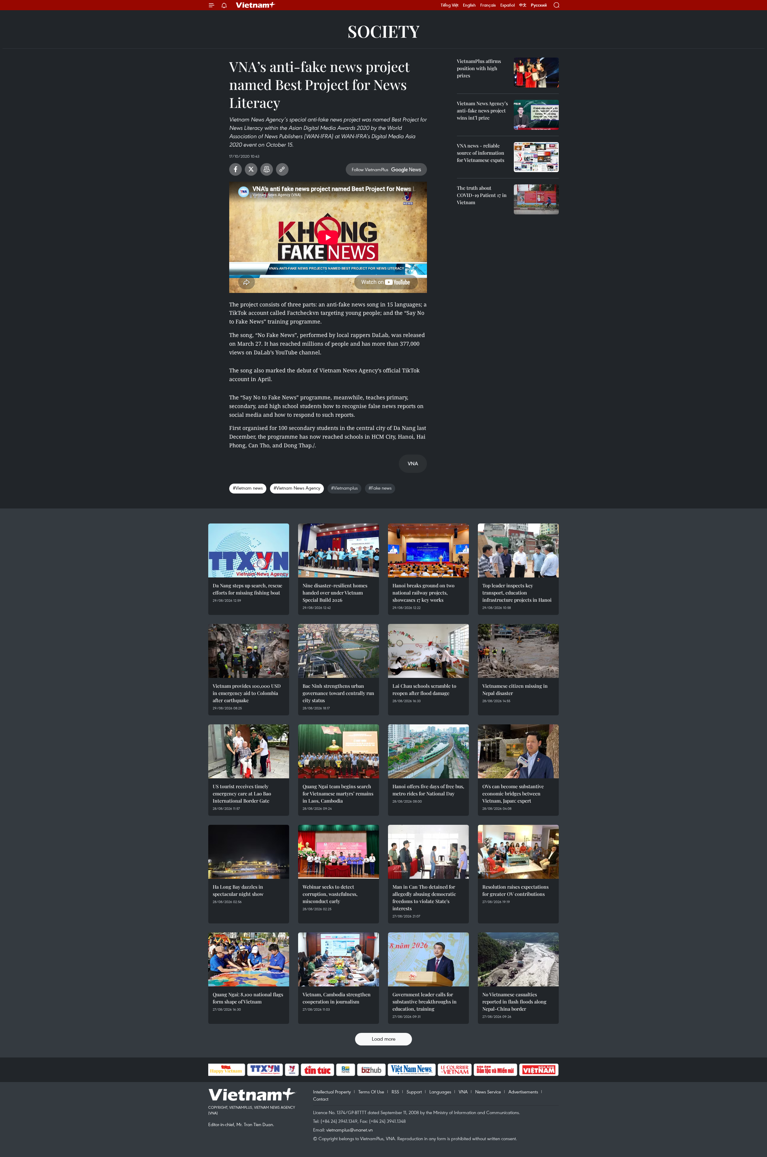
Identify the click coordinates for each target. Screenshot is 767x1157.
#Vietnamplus (344, 488)
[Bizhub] (371, 1069)
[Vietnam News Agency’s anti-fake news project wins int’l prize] (536, 115)
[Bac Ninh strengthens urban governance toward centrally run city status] (338, 651)
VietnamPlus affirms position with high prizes (479, 68)
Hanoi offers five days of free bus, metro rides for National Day (428, 790)
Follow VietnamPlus (370, 169)
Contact (320, 1099)
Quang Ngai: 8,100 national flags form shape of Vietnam (248, 998)
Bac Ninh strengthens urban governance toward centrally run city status (338, 693)
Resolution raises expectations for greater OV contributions (515, 890)
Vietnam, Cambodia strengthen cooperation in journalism (337, 998)
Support (414, 1092)
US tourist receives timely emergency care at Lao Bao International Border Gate (242, 793)
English (469, 5)
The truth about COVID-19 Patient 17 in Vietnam (482, 195)
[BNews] (345, 1069)
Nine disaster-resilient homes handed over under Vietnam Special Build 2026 (335, 592)
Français (488, 5)
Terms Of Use (371, 1092)
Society (383, 30)
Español (507, 5)
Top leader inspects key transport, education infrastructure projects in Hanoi (517, 592)
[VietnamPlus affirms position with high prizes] (536, 73)
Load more (383, 1038)
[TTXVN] (265, 1069)
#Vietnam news (248, 488)
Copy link (282, 169)
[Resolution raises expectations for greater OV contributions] (518, 852)
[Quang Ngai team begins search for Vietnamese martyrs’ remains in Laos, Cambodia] (338, 751)
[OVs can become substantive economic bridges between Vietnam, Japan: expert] (518, 751)
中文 (522, 5)
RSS (395, 1092)
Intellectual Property (332, 1092)
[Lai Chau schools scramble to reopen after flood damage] (428, 651)
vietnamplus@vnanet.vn (349, 1130)
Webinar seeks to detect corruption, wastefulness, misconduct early (330, 894)
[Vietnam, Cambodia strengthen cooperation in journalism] (338, 959)
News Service (488, 1092)
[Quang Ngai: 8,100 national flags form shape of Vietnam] (248, 959)
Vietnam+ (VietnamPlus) (255, 5)
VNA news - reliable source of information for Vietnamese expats (480, 152)
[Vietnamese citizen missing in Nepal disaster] (518, 651)
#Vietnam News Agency (297, 488)
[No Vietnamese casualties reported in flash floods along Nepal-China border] (518, 959)
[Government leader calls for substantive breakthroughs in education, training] (428, 959)
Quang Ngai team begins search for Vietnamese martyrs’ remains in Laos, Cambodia (338, 793)
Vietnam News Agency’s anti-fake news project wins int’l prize (482, 110)
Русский (539, 5)
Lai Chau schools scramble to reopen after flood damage (424, 689)
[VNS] (412, 1069)
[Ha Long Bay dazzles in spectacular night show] (248, 852)
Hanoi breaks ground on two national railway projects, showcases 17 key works (423, 592)
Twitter (251, 169)
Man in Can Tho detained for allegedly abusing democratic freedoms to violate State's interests (424, 897)
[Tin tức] (317, 1069)
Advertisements (523, 1092)
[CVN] (455, 1069)
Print (266, 169)
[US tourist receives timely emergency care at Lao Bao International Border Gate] (248, 751)
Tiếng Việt (449, 5)
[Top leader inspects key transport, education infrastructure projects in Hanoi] (518, 550)
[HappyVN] (226, 1069)
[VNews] (292, 1069)
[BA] (539, 1069)
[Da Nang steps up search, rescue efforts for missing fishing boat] (248, 550)
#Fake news (380, 488)
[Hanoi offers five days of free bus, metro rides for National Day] (428, 751)
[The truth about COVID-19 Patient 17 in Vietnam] (536, 199)
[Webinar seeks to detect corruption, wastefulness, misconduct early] (338, 852)
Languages (440, 1092)
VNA (463, 1092)
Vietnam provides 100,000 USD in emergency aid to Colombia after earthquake (247, 693)
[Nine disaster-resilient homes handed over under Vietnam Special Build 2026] (338, 550)
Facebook (235, 169)
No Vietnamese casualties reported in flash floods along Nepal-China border (514, 1001)
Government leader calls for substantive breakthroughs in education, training (424, 1001)
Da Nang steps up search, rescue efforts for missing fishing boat (247, 589)
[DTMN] (495, 1069)
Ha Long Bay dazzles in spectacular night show (238, 890)
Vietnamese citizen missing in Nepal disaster (515, 689)
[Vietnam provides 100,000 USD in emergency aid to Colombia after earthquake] (248, 651)
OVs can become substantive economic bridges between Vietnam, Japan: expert (513, 793)
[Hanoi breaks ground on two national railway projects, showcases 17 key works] (428, 550)
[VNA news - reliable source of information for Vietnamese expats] (536, 157)
